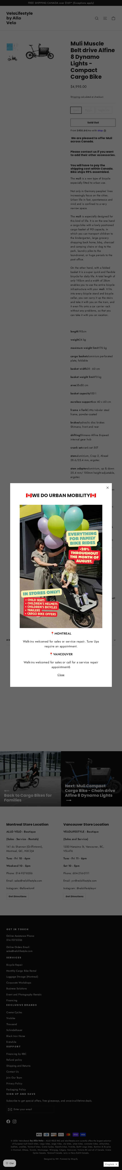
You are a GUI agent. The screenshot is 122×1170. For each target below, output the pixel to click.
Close (61, 675)
